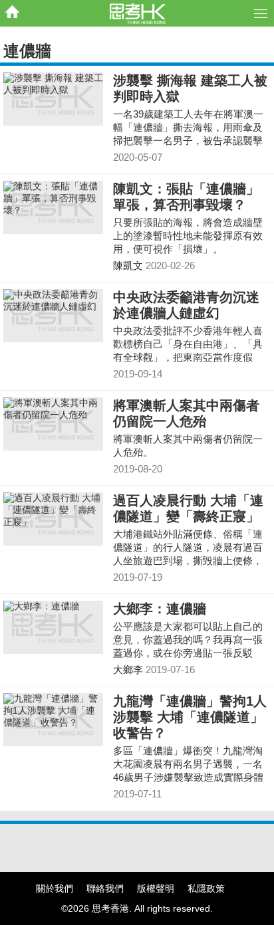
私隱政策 (206, 888)
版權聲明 (155, 888)
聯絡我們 (105, 888)
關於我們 (54, 888)
